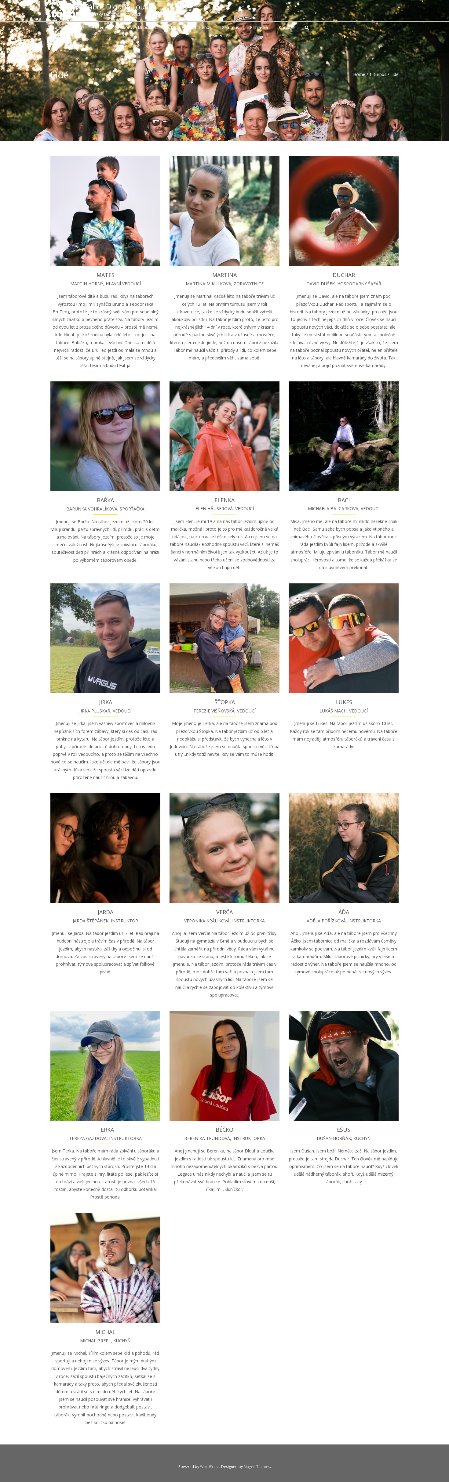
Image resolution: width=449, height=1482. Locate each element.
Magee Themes (257, 1466)
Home (359, 74)
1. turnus (377, 74)
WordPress (209, 1466)
